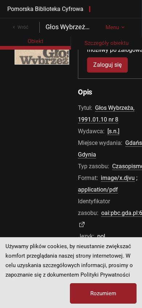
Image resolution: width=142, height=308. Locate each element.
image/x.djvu (118, 177)
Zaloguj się (107, 64)
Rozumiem (103, 293)
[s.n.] (113, 131)
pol (101, 236)
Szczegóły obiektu (106, 43)
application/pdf (98, 189)
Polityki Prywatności (105, 275)
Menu (112, 27)
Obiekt (35, 41)
